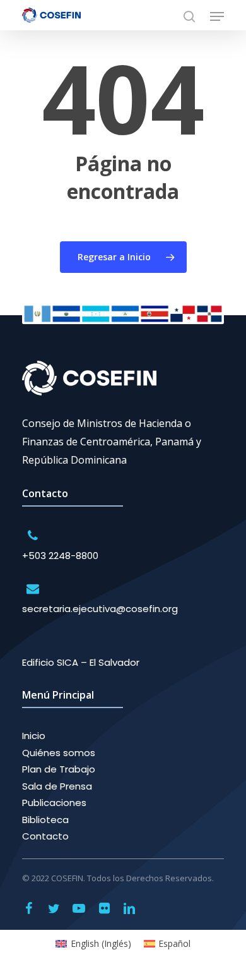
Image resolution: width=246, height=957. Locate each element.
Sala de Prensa (57, 786)
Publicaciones (54, 802)
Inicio (33, 735)
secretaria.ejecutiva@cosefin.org (100, 608)
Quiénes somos (58, 752)
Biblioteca (45, 819)
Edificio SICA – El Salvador (80, 662)
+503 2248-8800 (60, 555)
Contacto (45, 836)
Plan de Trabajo (58, 769)
